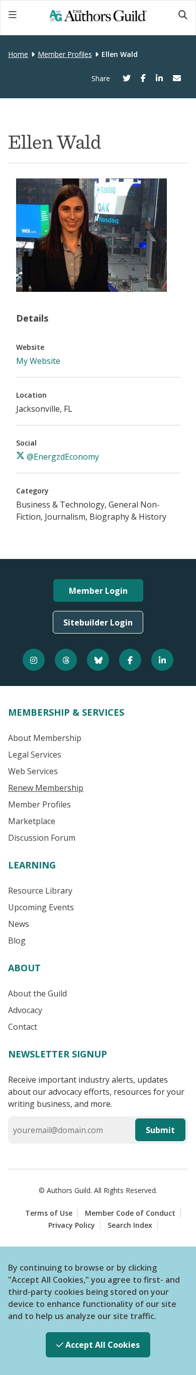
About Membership (44, 737)
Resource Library (40, 890)
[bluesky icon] (98, 660)
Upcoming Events (41, 907)
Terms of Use (48, 1213)
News (18, 923)
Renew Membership (45, 787)
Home (18, 54)
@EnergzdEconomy (62, 456)
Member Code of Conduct (130, 1213)
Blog (17, 940)
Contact (22, 1026)
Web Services (33, 771)
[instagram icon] (34, 660)
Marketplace (31, 821)
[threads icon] (66, 660)
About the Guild (37, 993)
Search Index (130, 1225)
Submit (160, 1130)
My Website (38, 360)
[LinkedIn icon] (162, 660)
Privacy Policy (71, 1225)
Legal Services (34, 754)
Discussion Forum (41, 837)
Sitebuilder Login (98, 622)
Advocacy (25, 1010)
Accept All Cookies (101, 1344)
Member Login (98, 590)
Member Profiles (65, 54)
